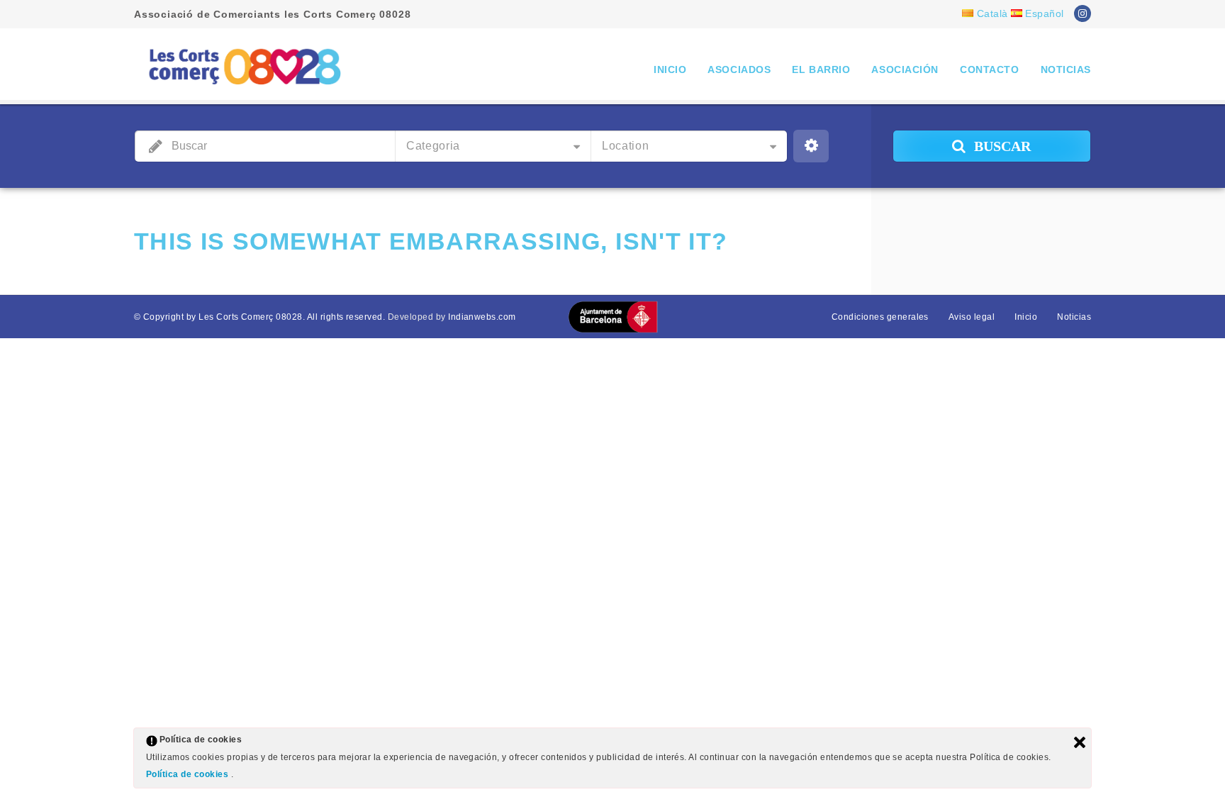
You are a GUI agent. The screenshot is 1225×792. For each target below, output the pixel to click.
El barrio (821, 69)
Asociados (739, 69)
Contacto (989, 69)
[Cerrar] (1079, 742)
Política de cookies (188, 774)
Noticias (1066, 69)
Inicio (670, 69)
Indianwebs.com (482, 317)
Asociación (905, 69)
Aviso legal (972, 317)
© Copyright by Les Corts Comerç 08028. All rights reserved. (259, 317)
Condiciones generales (880, 317)
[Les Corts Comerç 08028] (244, 66)
